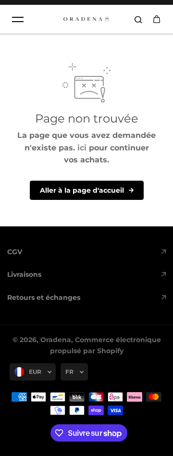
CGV (14, 251)
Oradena (55, 339)
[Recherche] (138, 19)
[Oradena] (86, 19)
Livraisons (24, 274)
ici (81, 147)
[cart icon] (157, 19)
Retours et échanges (43, 297)
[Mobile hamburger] (17, 19)
